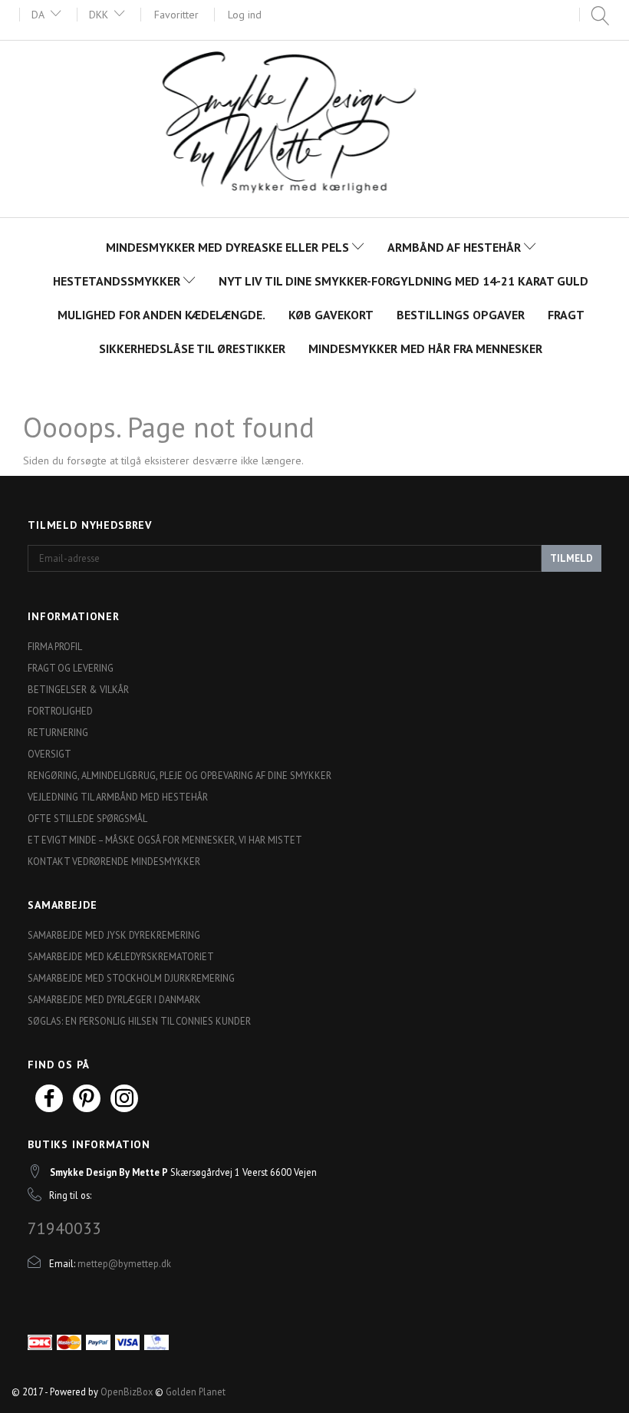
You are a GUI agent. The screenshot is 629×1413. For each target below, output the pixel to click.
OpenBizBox (126, 1391)
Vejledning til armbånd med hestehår (118, 797)
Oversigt (49, 754)
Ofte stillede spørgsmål (87, 818)
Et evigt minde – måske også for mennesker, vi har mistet (165, 840)
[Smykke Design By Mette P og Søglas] (314, 127)
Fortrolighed (60, 711)
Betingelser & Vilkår (78, 689)
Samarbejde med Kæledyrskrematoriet (121, 956)
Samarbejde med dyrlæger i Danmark (114, 999)
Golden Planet (196, 1391)
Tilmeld (571, 558)
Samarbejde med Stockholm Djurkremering (131, 978)
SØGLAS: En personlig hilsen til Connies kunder (139, 1021)
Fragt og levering (71, 668)
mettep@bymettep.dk (124, 1263)
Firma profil (55, 646)
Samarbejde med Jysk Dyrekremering (114, 935)
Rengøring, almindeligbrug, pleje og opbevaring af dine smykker (179, 775)
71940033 (64, 1228)
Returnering (58, 732)
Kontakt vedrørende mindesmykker (114, 861)
